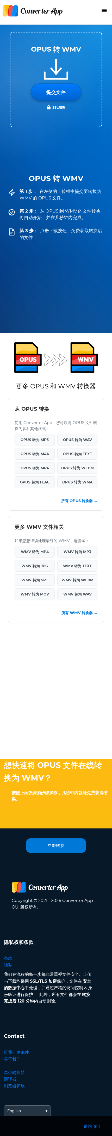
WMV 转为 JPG (34, 566)
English (14, 1111)
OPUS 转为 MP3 (35, 440)
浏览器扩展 (14, 1085)
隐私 (8, 964)
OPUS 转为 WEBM (77, 468)
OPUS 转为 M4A (35, 454)
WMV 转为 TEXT (77, 566)
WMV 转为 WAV (77, 594)
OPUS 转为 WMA (77, 482)
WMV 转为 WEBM (77, 580)
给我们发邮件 (16, 1052)
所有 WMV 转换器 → (79, 612)
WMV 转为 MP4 (35, 552)
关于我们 (12, 1059)
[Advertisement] (56, 692)
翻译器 (10, 1079)
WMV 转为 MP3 (77, 552)
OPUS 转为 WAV (77, 440)
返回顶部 (92, 1126)
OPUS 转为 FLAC (34, 482)
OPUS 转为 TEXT (77, 454)
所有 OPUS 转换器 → (79, 500)
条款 (8, 958)
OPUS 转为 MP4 (35, 468)
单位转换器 (14, 1072)
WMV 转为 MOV (35, 594)
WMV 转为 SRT (34, 580)
